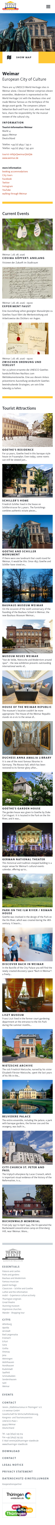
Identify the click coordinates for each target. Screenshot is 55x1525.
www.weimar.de (10, 158)
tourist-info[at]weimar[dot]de (17, 154)
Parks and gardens (10, 1274)
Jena (4, 1355)
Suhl (4, 1383)
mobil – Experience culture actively (18, 1295)
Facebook (7, 178)
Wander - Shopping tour (13, 1312)
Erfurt (5, 1341)
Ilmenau (6, 1351)
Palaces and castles (11, 1271)
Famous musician (10, 1281)
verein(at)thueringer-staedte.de (23, 1440)
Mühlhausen (8, 1362)
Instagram (7, 186)
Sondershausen (9, 1379)
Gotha (5, 1348)
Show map (24, 57)
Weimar (5, 1386)
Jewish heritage (9, 1285)
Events (7, 1394)
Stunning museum (10, 1305)
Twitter (6, 182)
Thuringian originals (11, 1299)
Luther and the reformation (15, 1292)
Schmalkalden (8, 1376)
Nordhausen (8, 1365)
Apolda (5, 1327)
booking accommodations (15, 171)
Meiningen (7, 1358)
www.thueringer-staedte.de (15, 1444)
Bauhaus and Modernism (14, 1278)
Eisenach (6, 1338)
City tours (7, 175)
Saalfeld (6, 1372)
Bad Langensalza (10, 1334)
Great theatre (8, 1302)
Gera (4, 1344)
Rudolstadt (7, 1369)
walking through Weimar (14, 193)
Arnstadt (6, 1331)
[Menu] (48, 7)
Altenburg (7, 1324)
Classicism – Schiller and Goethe (17, 1288)
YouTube (6, 189)
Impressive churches (11, 1309)
